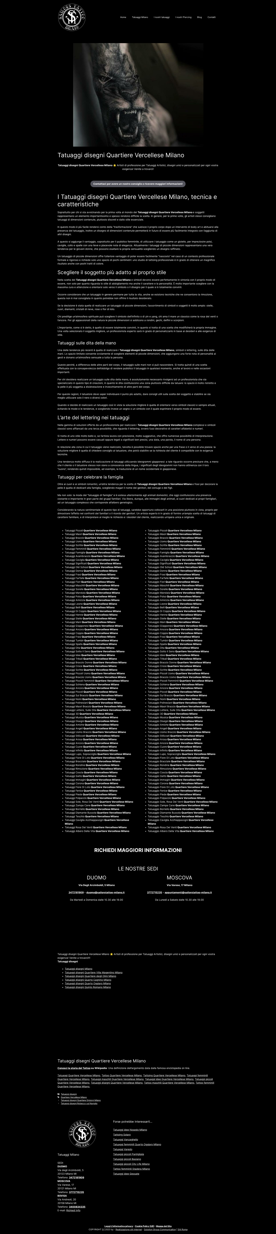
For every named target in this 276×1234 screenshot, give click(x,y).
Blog (199, 17)
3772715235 (154, 892)
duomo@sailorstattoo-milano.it (105, 892)
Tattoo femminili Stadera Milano (131, 1168)
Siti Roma (182, 1229)
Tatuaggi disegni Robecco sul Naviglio (79, 1103)
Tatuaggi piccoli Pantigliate (128, 1154)
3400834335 (77, 1206)
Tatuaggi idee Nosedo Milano (130, 1129)
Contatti (212, 17)
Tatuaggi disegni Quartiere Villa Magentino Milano (93, 972)
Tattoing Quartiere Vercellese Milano (164, 1075)
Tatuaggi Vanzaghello (125, 1139)
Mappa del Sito (164, 1226)
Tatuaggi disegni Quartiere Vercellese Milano (117, 1082)
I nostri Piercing (183, 17)
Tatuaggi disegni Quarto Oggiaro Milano (88, 983)
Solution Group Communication (160, 1229)
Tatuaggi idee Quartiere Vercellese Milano (169, 1079)
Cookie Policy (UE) (144, 1226)
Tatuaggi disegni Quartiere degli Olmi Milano (90, 976)
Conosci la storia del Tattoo (73, 1068)
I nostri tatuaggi (162, 17)
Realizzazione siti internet (129, 1229)
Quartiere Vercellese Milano (74, 1097)
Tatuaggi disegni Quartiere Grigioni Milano (81, 1100)
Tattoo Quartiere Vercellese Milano (122, 1075)
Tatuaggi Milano (140, 17)
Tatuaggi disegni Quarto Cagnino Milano (88, 979)
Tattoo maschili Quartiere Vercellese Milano (169, 1082)
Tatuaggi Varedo (122, 1149)
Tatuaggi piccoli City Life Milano (131, 1164)
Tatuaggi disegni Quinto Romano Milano (88, 987)
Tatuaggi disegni (69, 1094)
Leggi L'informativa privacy (119, 1226)
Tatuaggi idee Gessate (126, 1173)
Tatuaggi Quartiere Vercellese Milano (78, 1075)
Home (123, 17)
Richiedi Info (73, 1210)
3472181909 (76, 892)
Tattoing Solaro (122, 1134)
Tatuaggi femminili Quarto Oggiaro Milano (137, 1144)
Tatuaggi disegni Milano (78, 968)
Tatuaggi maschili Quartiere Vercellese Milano (117, 1079)
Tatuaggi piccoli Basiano (127, 1159)
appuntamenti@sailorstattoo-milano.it (188, 892)
